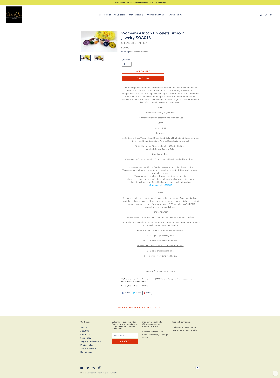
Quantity (126, 59)
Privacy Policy (86, 345)
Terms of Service (88, 348)
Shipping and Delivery (90, 341)
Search (83, 327)
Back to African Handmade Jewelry (142, 307)
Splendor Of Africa (94, 373)
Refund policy (86, 352)
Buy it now (143, 78)
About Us (84, 331)
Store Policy (85, 338)
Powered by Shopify (109, 373)
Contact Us (85, 334)
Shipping (125, 51)
